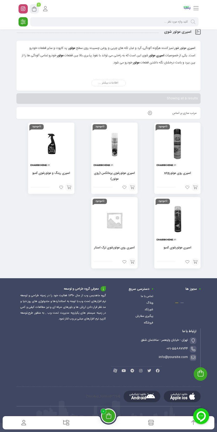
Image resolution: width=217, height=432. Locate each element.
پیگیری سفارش (144, 316)
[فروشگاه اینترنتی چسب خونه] (187, 9)
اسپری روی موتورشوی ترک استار (114, 247)
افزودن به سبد (195, 187)
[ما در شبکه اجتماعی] (23, 8)
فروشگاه (148, 322)
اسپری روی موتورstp (177, 173)
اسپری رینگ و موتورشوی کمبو (51, 173)
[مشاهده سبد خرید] (34, 10)
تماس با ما (147, 296)
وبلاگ (149, 303)
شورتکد (148, 309)
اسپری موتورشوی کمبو (177, 247)
